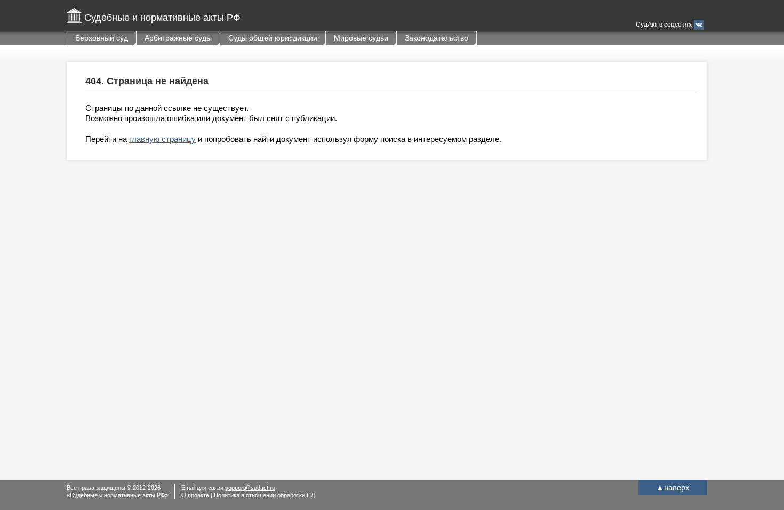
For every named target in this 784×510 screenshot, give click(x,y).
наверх (673, 487)
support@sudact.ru (250, 487)
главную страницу (162, 139)
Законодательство (436, 38)
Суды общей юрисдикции (272, 38)
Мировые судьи (361, 38)
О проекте (195, 495)
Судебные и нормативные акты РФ (162, 17)
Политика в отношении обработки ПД (264, 495)
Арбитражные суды (178, 38)
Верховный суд (101, 38)
